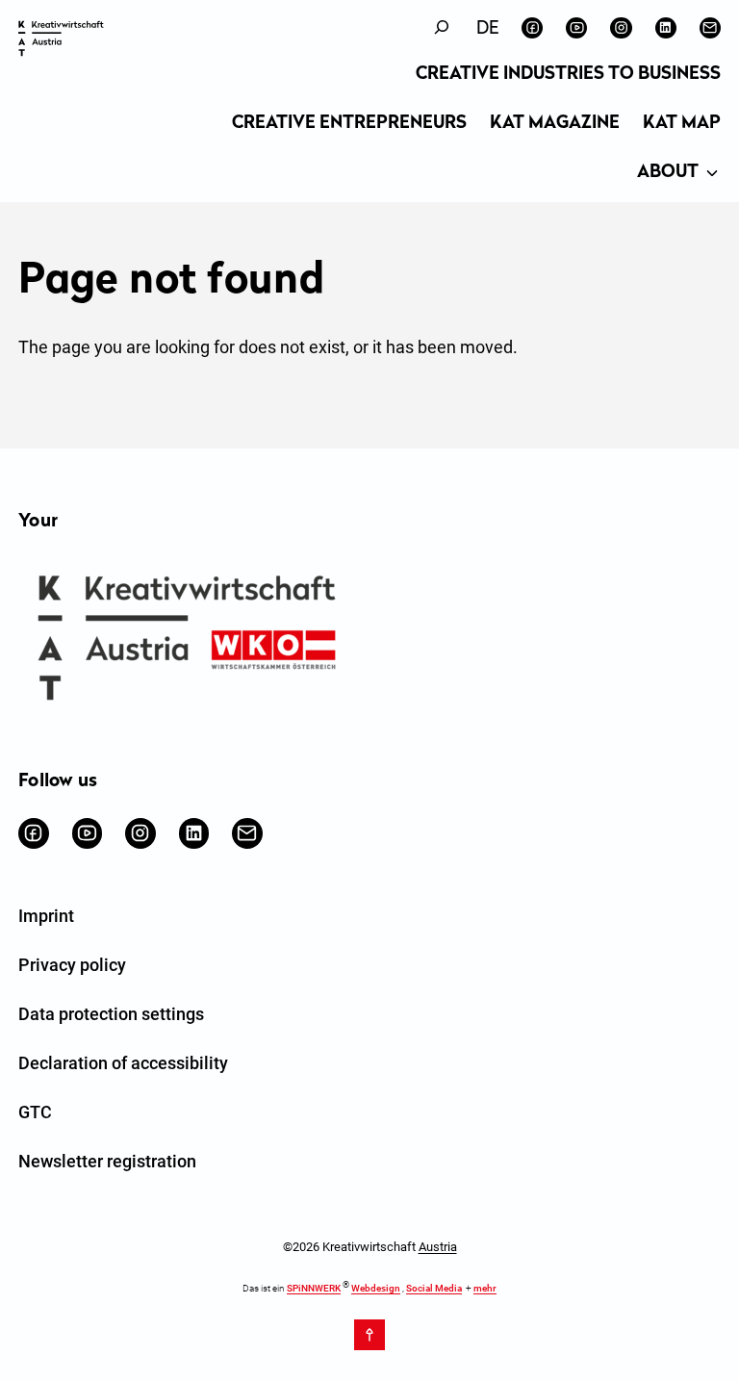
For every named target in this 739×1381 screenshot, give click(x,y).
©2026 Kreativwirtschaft (370, 1247)
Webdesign (375, 1288)
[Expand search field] (441, 27)
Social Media (434, 1288)
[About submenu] (712, 174)
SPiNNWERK (314, 1288)
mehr (485, 1288)
